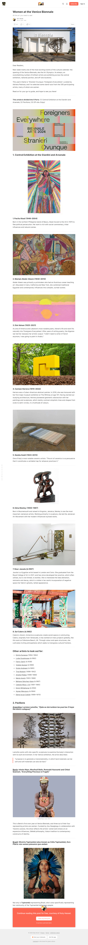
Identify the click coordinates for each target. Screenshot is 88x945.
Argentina (17, 707)
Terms (47, 933)
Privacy (42, 933)
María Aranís (21, 678)
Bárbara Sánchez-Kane (25, 681)
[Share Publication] (67, 3)
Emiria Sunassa (22, 655)
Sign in (82, 4)
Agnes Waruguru (22, 691)
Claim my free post (44, 918)
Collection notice (55, 933)
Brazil (15, 842)
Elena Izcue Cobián (23, 695)
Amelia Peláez (21, 675)
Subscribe (74, 4)
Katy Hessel (20, 18)
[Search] (63, 3)
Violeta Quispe (21, 665)
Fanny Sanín (20, 662)
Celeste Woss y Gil (23, 685)
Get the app (52, 937)
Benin (15, 769)
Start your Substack (39, 937)
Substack (35, 941)
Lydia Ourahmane (22, 658)
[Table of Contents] (2, 472)
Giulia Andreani (22, 668)
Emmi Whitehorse (22, 688)
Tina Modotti (21, 672)
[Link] (10, 155)
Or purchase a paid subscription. (44, 923)
